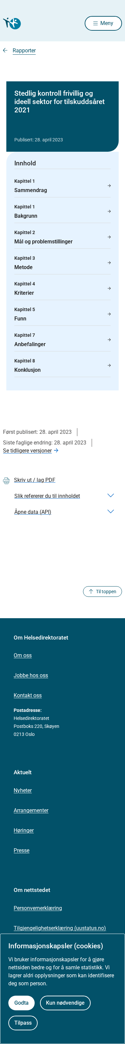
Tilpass (23, 1023)
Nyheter (23, 790)
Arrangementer (31, 810)
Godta (21, 1003)
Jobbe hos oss (31, 675)
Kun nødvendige (65, 1003)
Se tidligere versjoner (27, 450)
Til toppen (106, 591)
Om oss (23, 655)
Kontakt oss (28, 695)
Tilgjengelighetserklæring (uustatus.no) (60, 928)
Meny (106, 23)
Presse (21, 850)
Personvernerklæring (38, 908)
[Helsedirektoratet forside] (11, 23)
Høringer (24, 830)
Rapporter (24, 50)
